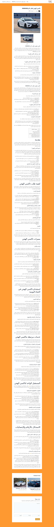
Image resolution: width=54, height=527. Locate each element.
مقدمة (38, 130)
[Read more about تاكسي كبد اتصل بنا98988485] (20, 482)
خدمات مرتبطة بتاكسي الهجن (35, 134)
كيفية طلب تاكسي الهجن (36, 131)
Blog (27, 1)
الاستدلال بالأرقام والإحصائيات (35, 136)
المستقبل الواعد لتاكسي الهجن (35, 135)
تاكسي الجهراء (33, 490)
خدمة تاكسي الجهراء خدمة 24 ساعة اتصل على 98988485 (35, 489)
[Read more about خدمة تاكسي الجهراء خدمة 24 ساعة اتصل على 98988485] (34, 482)
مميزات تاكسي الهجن (36, 132)
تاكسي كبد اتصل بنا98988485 (21, 488)
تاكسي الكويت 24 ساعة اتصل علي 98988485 (18, 1)
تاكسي (33, 294)
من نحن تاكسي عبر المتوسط (6, 1)
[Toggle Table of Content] (38, 129)
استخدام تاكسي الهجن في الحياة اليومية (34, 133)
